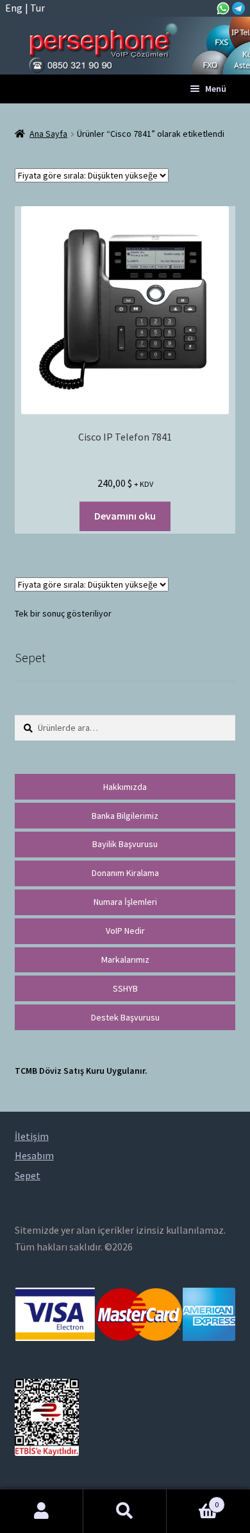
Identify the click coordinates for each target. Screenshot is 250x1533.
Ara (125, 1511)
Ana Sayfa (48, 133)
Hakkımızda (125, 787)
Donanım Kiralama (125, 873)
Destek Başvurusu (125, 1017)
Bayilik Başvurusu (125, 844)
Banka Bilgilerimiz (125, 815)
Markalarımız (125, 959)
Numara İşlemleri (125, 901)
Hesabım (41, 1511)
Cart (193, 1500)
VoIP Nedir (125, 930)
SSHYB (125, 988)
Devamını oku (125, 515)
